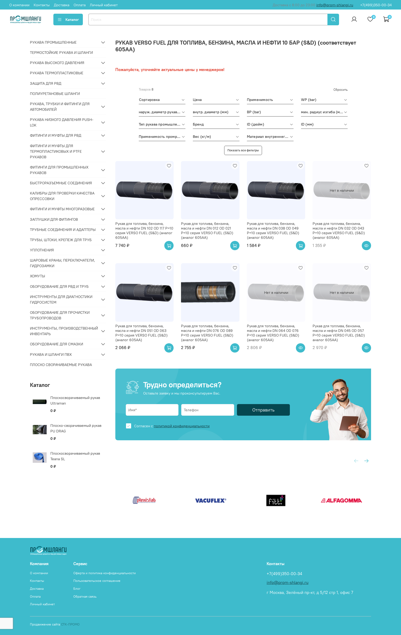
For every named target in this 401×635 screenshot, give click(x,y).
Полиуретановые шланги (55, 93)
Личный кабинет (104, 5)
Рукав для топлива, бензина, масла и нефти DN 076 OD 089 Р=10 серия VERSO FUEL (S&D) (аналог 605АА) (207, 333)
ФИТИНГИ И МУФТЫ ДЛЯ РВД (55, 135)
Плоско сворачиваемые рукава (61, 364)
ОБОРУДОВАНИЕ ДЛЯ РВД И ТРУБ (59, 286)
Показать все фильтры (243, 150)
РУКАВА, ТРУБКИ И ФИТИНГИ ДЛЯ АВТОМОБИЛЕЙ (60, 106)
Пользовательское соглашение (96, 581)
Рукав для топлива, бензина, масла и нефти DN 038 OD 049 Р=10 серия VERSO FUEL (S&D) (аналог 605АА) (273, 230)
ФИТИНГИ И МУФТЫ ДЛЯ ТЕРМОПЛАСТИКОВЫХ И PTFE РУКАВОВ (56, 151)
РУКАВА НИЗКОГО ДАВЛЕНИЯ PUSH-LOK (61, 122)
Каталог (72, 19)
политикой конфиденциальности (182, 426)
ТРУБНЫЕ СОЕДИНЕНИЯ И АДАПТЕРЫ (63, 229)
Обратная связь (85, 596)
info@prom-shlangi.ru (334, 5)
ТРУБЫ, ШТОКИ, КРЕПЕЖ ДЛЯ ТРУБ (61, 239)
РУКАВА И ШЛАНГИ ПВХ (51, 354)
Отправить (263, 410)
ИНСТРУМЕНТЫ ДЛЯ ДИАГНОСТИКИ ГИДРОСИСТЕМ (61, 299)
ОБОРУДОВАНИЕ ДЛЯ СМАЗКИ (56, 344)
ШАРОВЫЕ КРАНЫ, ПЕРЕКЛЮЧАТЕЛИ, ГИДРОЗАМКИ (62, 263)
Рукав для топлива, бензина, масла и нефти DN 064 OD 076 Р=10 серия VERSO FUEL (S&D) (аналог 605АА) (273, 333)
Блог (77, 588)
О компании (19, 5)
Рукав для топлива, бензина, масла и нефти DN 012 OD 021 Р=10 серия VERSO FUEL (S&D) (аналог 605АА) (207, 230)
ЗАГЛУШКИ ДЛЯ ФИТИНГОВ (54, 219)
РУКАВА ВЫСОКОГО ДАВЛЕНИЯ (57, 62)
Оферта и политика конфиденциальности (104, 573)
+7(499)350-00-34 (376, 5)
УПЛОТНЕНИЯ (42, 250)
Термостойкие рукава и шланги (61, 52)
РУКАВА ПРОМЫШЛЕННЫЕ (53, 42)
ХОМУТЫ (37, 276)
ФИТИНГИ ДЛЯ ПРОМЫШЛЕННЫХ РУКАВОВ (59, 170)
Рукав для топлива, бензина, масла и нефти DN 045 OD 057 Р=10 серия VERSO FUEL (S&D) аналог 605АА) (339, 333)
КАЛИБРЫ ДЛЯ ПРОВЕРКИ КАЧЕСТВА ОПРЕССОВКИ (62, 196)
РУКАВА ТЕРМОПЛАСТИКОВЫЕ (56, 73)
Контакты (42, 5)
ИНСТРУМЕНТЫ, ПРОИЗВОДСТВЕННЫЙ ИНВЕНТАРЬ (64, 331)
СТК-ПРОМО (70, 624)
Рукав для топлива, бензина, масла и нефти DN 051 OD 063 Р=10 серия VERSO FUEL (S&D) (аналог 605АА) (141, 333)
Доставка (61, 5)
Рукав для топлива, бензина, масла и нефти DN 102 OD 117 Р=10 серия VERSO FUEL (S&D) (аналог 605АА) (144, 230)
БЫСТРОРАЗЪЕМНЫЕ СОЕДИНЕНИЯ (61, 183)
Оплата (80, 5)
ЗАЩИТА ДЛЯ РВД (45, 83)
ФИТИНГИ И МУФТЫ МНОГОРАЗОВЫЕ (62, 209)
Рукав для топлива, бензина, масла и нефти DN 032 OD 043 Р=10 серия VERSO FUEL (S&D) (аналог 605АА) (339, 230)
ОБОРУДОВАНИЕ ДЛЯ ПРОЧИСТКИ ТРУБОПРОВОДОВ (60, 315)
